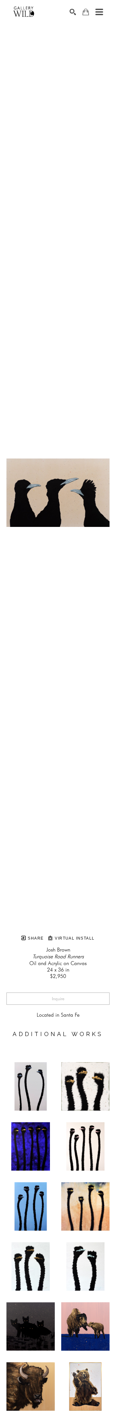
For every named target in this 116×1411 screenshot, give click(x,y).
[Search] (73, 12)
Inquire (58, 998)
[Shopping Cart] (85, 12)
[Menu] (99, 12)
